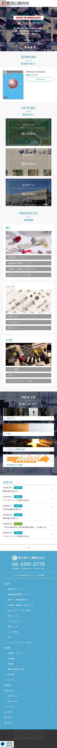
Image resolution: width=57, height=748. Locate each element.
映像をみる (28, 40)
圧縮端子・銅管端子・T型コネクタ (21, 269)
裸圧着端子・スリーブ (16, 257)
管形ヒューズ (13, 316)
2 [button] (25, 47)
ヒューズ (10, 286)
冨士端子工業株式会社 (15, 3)
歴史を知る (8, 717)
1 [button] (22, 47)
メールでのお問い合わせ (22, 575)
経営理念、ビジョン (15, 653)
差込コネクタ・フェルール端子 (20, 275)
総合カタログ (13, 701)
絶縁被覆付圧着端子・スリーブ (20, 263)
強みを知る (8, 723)
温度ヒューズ (13, 328)
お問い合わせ (9, 690)
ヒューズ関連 (13, 369)
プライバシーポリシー (28, 734)
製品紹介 (7, 584)
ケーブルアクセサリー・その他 (20, 381)
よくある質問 (39, 575)
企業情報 (7, 648)
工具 (10, 375)
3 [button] (28, 47)
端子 (8, 228)
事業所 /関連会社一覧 (16, 669)
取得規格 (11, 674)
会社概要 (11, 658)
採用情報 (7, 685)
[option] (28, 29)
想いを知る (8, 712)
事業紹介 (11, 664)
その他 (9, 340)
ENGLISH (3, 7)
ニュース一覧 (9, 707)
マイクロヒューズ (15, 322)
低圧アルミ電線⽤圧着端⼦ (18, 600)
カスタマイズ (9, 680)
